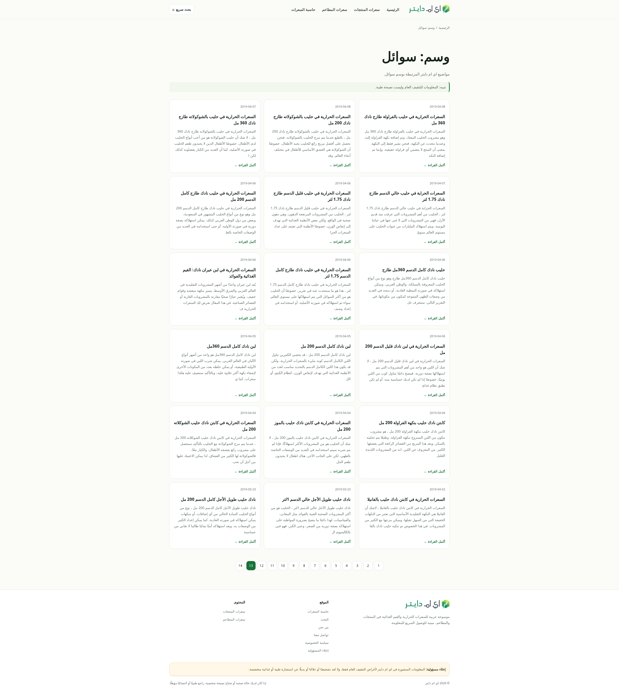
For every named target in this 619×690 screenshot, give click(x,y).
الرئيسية (393, 9)
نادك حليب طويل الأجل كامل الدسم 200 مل (218, 499)
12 (262, 565)
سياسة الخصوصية (316, 642)
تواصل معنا (321, 635)
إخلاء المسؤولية (318, 650)
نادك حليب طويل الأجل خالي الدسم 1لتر (316, 499)
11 (272, 565)
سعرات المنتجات (367, 9)
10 (283, 565)
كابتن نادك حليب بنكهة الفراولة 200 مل (412, 422)
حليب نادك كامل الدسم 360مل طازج (413, 269)
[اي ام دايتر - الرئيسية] (429, 9)
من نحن (323, 627)
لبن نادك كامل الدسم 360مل (231, 346)
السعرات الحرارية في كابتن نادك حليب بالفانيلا (406, 499)
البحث (324, 619)
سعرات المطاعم (334, 9)
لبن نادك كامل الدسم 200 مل (326, 346)
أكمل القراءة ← (434, 165)
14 (240, 565)
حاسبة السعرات (303, 9)
